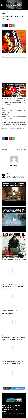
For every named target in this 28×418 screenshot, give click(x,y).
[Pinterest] (10, 25)
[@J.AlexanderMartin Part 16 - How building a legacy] (14, 296)
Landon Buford (6, 22)
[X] (6, 25)
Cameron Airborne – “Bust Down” (7, 148)
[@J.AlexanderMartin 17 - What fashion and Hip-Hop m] (14, 270)
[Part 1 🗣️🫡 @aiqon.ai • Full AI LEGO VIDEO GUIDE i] (14, 194)
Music (7, 11)
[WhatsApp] (13, 25)
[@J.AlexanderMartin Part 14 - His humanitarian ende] (14, 347)
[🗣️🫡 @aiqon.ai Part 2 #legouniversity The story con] (14, 219)
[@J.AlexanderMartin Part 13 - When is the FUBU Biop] (14, 373)
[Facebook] (3, 25)
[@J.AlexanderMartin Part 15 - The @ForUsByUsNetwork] (14, 322)
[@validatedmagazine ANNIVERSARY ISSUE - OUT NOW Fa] (14, 245)
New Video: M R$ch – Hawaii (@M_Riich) (21, 148)
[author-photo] (14, 163)
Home (3, 11)
